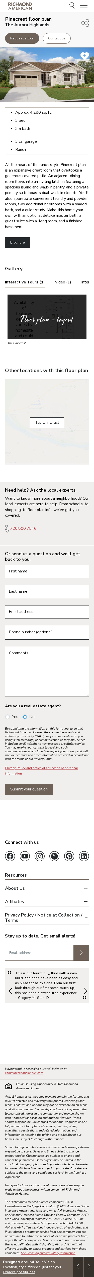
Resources (16, 875)
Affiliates (14, 902)
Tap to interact (47, 422)
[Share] (85, 23)
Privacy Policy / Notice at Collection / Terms (43, 917)
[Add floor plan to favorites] (84, 56)
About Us (15, 888)
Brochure (17, 242)
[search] (72, 6)
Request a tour (22, 38)
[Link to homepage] (20, 6)
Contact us (56, 38)
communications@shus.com (24, 1073)
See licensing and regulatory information (48, 1253)
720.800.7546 (23, 528)
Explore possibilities (19, 1271)
